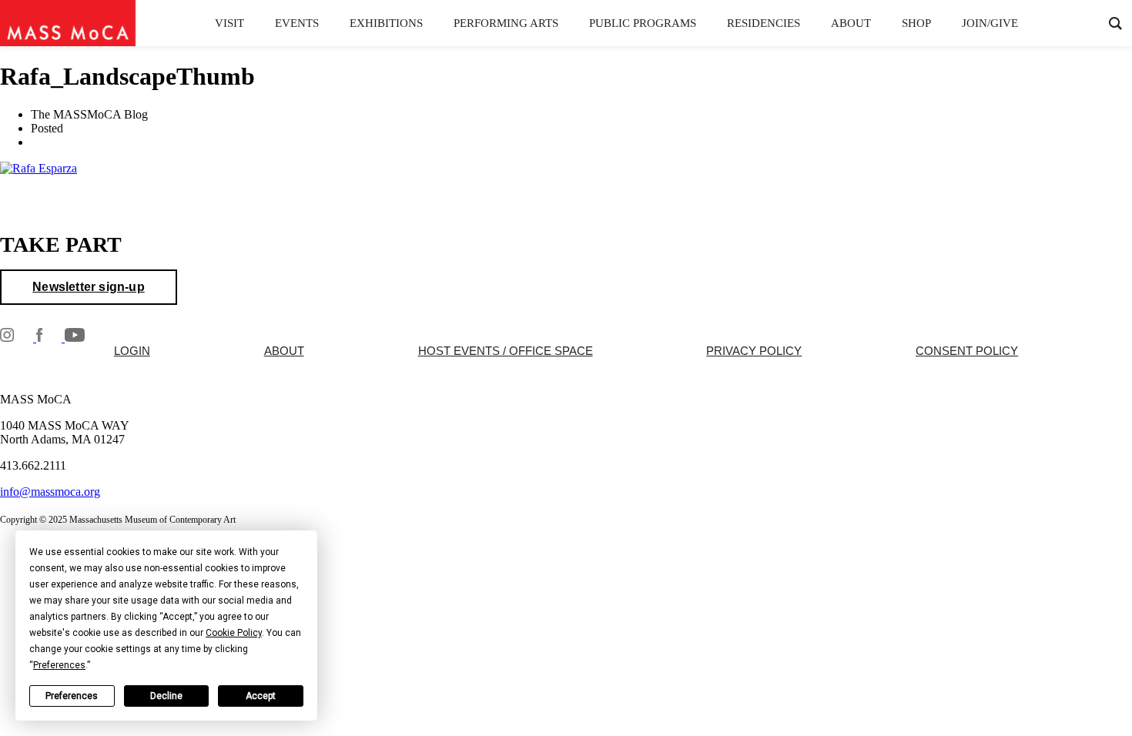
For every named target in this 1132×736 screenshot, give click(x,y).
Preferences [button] (59, 665)
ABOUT (284, 351)
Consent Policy (967, 351)
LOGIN (132, 351)
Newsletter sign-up (88, 286)
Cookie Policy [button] (234, 632)
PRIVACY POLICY (754, 351)
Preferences (71, 696)
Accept (261, 696)
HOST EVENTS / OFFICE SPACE (505, 351)
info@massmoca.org (50, 491)
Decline (166, 696)
